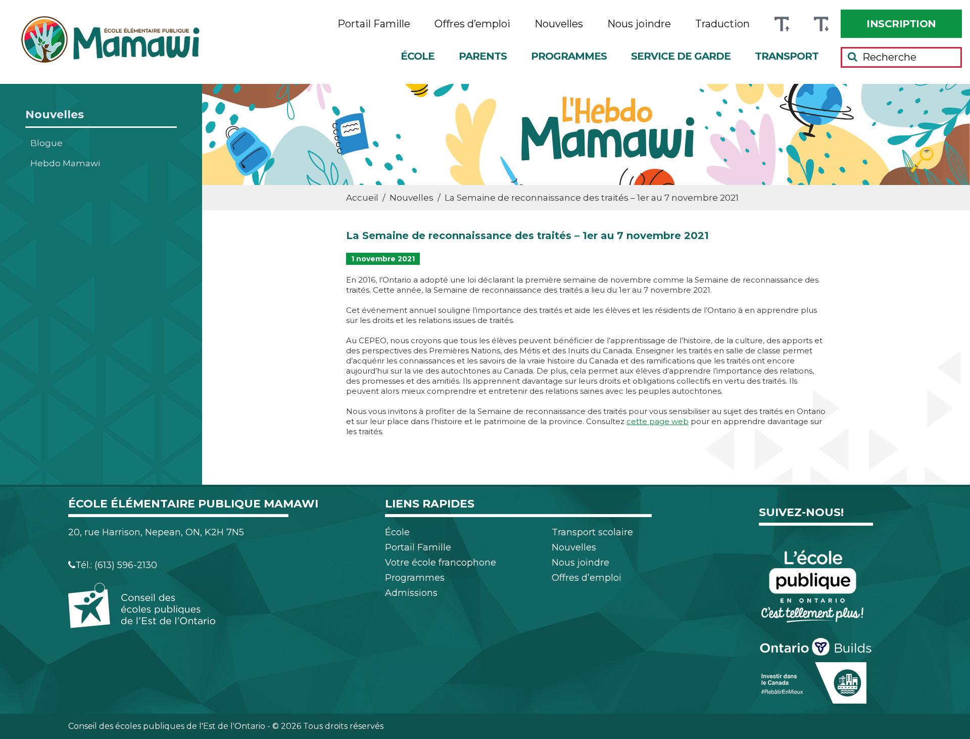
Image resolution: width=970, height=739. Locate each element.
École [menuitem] (417, 56)
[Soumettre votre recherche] (852, 56)
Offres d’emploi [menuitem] (472, 24)
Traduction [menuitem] (722, 24)
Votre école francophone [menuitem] (440, 562)
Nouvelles (54, 114)
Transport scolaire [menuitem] (592, 532)
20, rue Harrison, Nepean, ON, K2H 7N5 (156, 532)
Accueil (362, 198)
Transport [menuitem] (786, 56)
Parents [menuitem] (483, 56)
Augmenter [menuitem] (781, 24)
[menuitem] (901, 24)
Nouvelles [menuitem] (559, 24)
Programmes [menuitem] (569, 56)
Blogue (46, 143)
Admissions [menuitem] (411, 592)
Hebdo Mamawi (65, 163)
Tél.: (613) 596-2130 (116, 565)
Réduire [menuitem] (821, 24)
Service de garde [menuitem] (681, 56)
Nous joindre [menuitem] (639, 24)
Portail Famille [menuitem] (373, 24)
